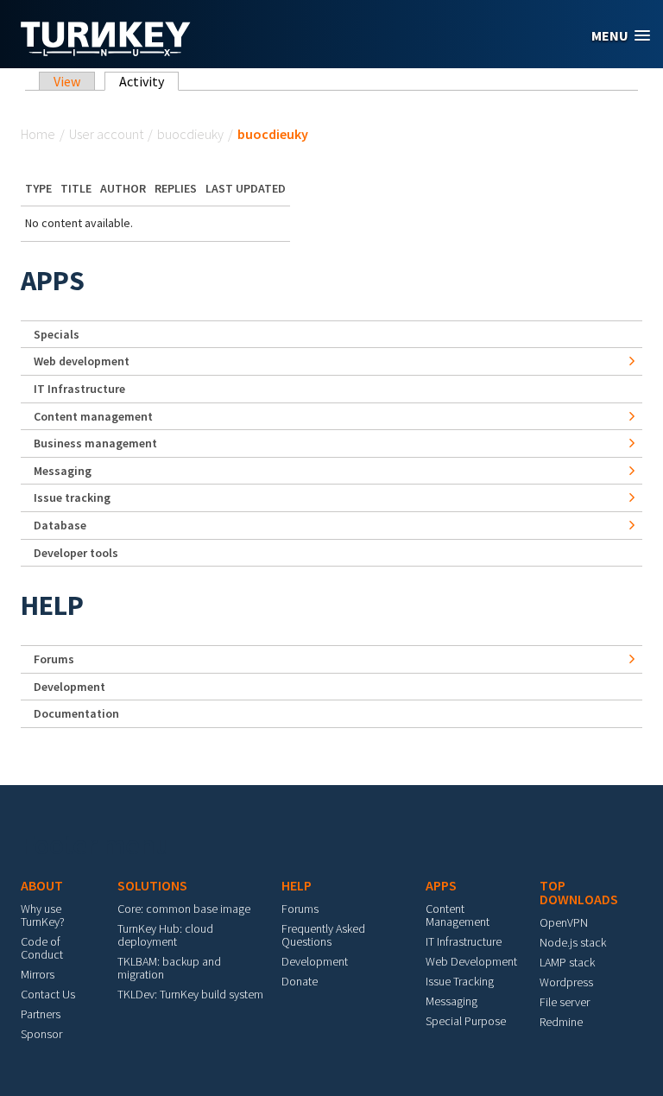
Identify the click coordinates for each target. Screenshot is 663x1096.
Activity (149, 81)
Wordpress (566, 982)
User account (106, 134)
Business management (95, 443)
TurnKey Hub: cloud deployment (165, 935)
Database (60, 525)
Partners (40, 1014)
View (67, 81)
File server (565, 1002)
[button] (621, 36)
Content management (93, 416)
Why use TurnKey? (43, 915)
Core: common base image (183, 908)
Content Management (457, 915)
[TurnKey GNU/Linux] (106, 51)
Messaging (63, 470)
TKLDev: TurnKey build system (190, 994)
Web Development (471, 961)
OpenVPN (564, 922)
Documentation (76, 713)
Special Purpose (466, 1021)
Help (52, 605)
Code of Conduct (42, 948)
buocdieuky (190, 134)
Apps (53, 280)
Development (69, 686)
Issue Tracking (460, 981)
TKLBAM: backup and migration (169, 967)
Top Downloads (579, 892)
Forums (54, 659)
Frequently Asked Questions (323, 935)
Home (38, 134)
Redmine (561, 1021)
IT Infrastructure (79, 388)
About (42, 885)
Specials (56, 334)
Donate (299, 981)
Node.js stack (573, 942)
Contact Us (48, 994)
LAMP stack (567, 962)
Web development (81, 361)
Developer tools (76, 553)
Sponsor (41, 1034)
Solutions (152, 885)
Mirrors (37, 974)
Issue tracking (72, 497)
